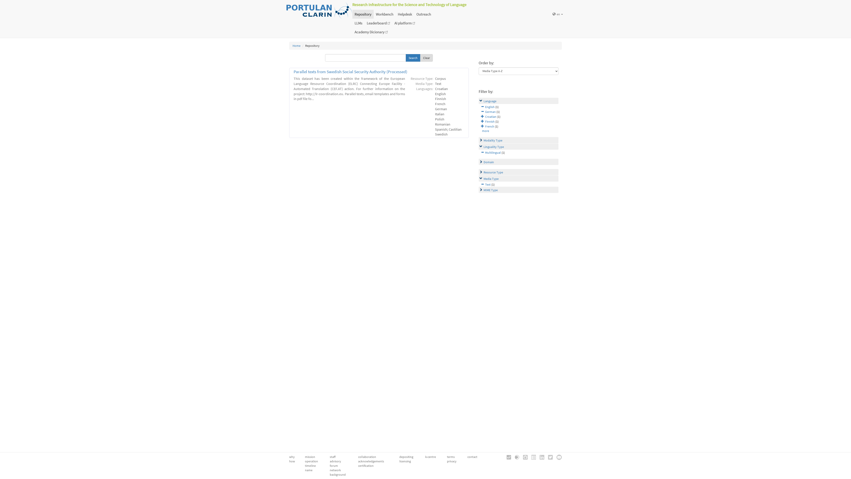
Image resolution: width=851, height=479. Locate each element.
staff (333, 457)
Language (490, 101)
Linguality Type (494, 147)
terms (451, 457)
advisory (335, 461)
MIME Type (491, 190)
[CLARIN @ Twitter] (549, 457)
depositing (406, 457)
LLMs (358, 23)
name (308, 470)
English (490, 107)
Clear (426, 58)
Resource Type (493, 172)
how (292, 461)
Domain (489, 162)
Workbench (384, 14)
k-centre (430, 457)
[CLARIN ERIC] (507, 457)
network (335, 470)
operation (311, 461)
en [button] (559, 14)
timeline (310, 466)
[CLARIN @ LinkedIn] (540, 457)
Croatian (490, 117)
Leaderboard (377, 23)
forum (334, 466)
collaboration (367, 457)
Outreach (423, 14)
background (338, 475)
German (490, 112)
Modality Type (493, 140)
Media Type (491, 179)
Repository (363, 14)
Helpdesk (405, 14)
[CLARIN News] (532, 457)
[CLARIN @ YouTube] (557, 457)
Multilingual (493, 153)
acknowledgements (371, 461)
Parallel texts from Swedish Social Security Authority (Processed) (350, 71)
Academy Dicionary (370, 31)
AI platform (403, 23)
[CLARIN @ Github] (524, 457)
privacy (452, 461)
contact (472, 457)
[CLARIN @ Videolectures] (515, 457)
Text (488, 184)
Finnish (490, 122)
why (292, 457)
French (489, 126)
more (485, 131)
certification (366, 466)
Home (297, 46)
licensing (405, 461)
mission (310, 457)
